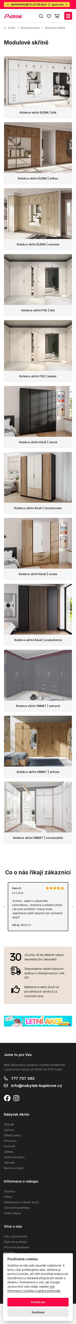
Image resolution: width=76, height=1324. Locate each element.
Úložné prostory (30, 27)
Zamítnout (38, 1312)
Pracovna (10, 1140)
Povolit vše (38, 1302)
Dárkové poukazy (15, 1241)
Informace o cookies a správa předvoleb (33, 1290)
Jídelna (8, 1151)
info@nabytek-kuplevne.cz (36, 1085)
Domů (11, 27)
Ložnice (9, 1129)
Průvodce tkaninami (16, 1247)
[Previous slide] (4, 907)
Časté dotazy (12, 1213)
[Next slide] (72, 907)
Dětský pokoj (12, 1135)
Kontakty (9, 1252)
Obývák (9, 1124)
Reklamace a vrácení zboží (21, 1202)
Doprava (9, 1191)
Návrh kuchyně (13, 1168)
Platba (8, 1196)
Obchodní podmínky (17, 1207)
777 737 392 (23, 1078)
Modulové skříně (55, 27)
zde (51, 1286)
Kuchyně (9, 1146)
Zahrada (9, 1162)
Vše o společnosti (15, 1236)
